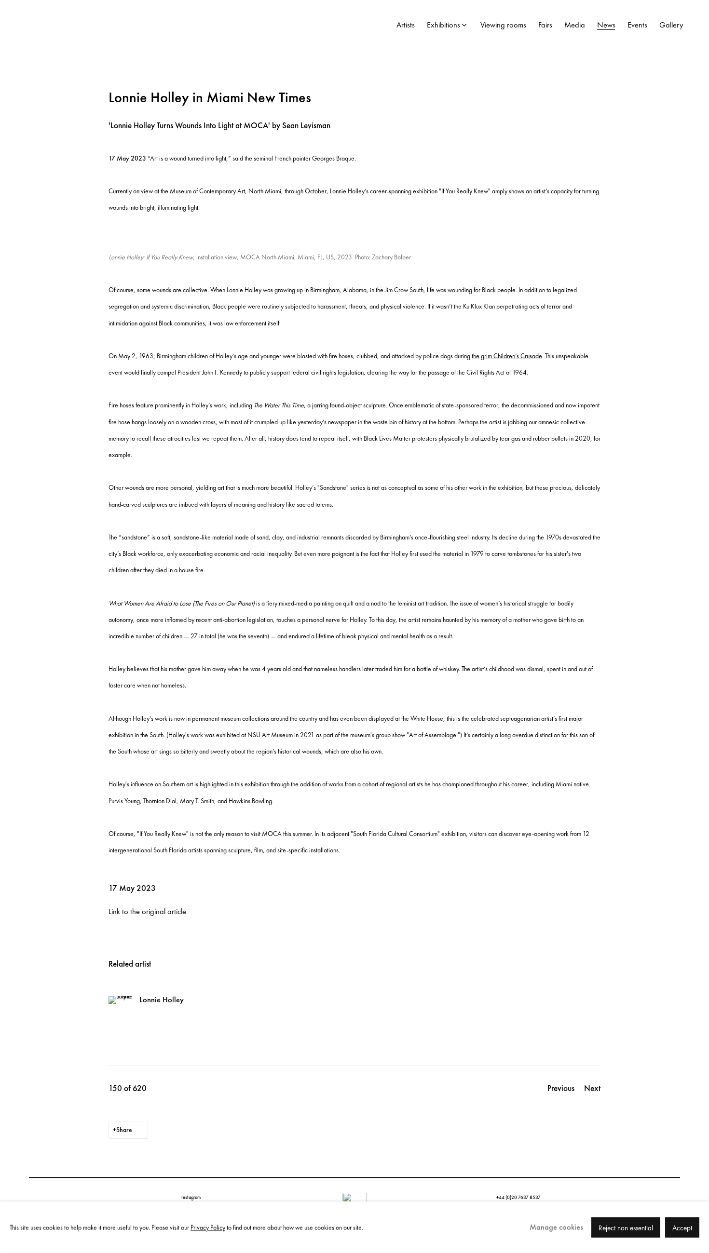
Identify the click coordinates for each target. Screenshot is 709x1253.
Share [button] (124, 1129)
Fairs (545, 25)
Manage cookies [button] (556, 1227)
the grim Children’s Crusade (507, 355)
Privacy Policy (208, 1227)
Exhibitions (443, 25)
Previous (560, 1088)
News (606, 25)
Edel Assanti (96, 25)
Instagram (191, 1197)
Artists (405, 25)
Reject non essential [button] (626, 1227)
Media (574, 25)
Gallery (671, 25)
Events (637, 25)
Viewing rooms (503, 25)
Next (592, 1088)
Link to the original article (147, 911)
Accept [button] (682, 1227)
